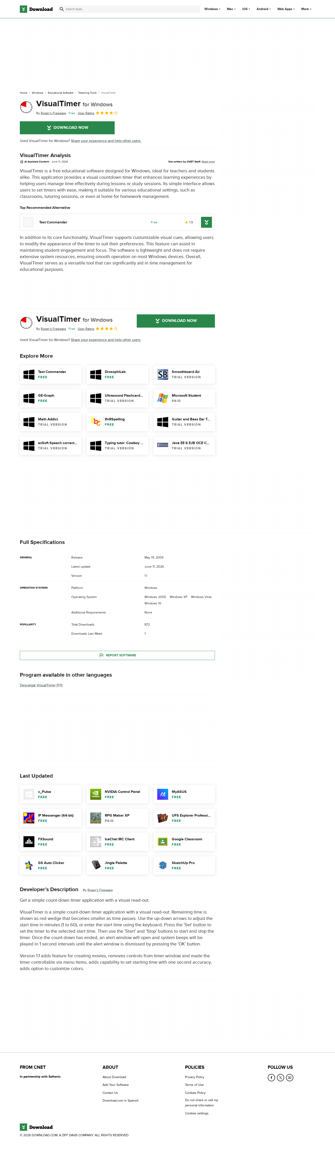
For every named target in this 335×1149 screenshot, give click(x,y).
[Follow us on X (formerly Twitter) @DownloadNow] (280, 1077)
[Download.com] (36, 9)
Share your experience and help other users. (106, 141)
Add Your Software (116, 1085)
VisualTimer (74, 104)
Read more (208, 161)
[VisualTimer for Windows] (26, 107)
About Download (114, 1077)
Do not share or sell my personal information (201, 1103)
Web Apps (284, 9)
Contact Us (110, 1093)
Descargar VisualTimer (38, 685)
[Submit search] (61, 9)
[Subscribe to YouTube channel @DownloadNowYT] (289, 1077)
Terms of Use (194, 1085)
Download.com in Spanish (121, 1101)
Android (262, 9)
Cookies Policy (195, 1093)
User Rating (86, 113)
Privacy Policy (194, 1077)
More (305, 9)
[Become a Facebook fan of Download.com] (271, 1077)
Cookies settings (197, 1113)
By (51, 113)
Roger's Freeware (100, 890)
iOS (244, 9)
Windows (211, 9)
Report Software (121, 655)
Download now (71, 127)
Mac (230, 9)
